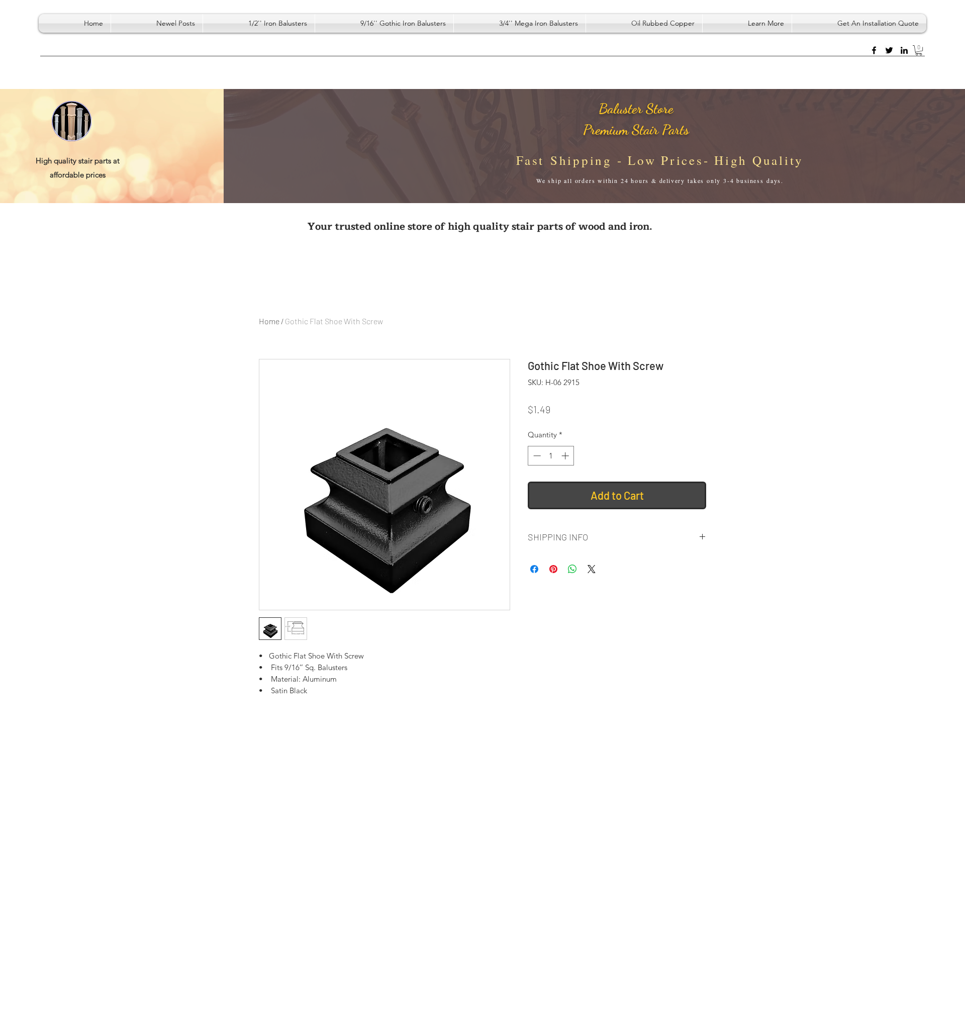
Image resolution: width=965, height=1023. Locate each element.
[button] (747, 23)
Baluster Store (636, 108)
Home (269, 321)
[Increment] (566, 455)
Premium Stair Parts (636, 129)
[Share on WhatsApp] (572, 569)
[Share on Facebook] (534, 569)
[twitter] (889, 50)
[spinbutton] (551, 455)
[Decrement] (536, 455)
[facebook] (874, 50)
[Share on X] (592, 569)
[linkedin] (904, 50)
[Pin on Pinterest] (553, 569)
